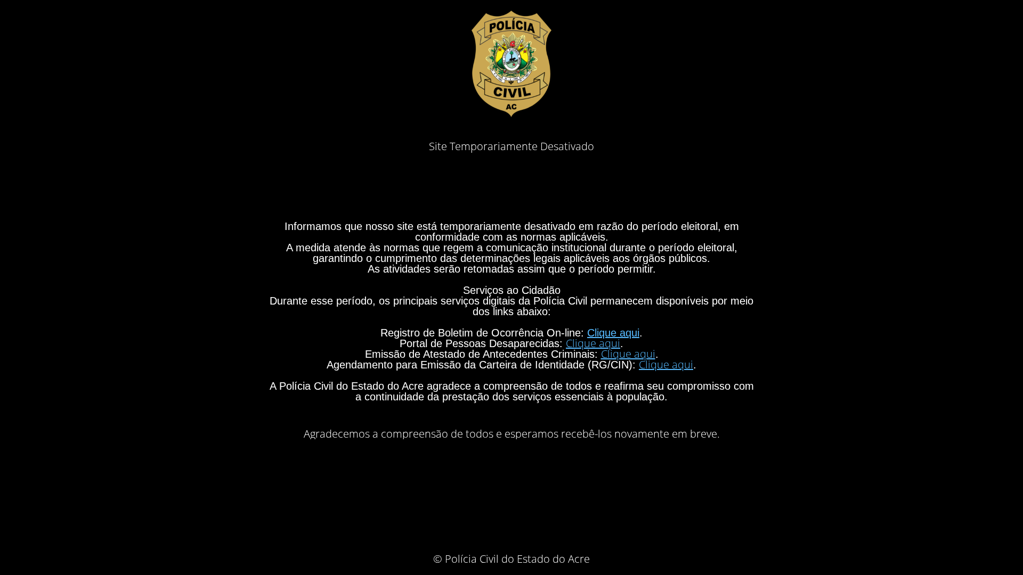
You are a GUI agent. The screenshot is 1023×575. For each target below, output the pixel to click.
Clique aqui (613, 333)
